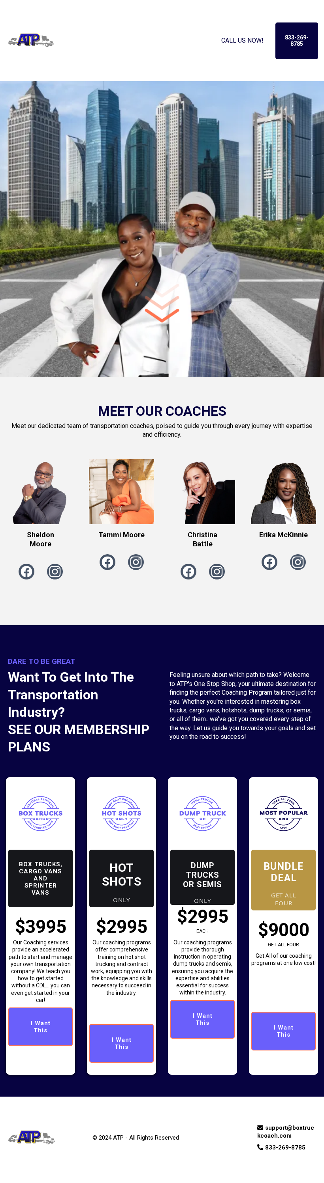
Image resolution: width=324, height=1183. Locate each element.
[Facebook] (26, 571)
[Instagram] (55, 571)
